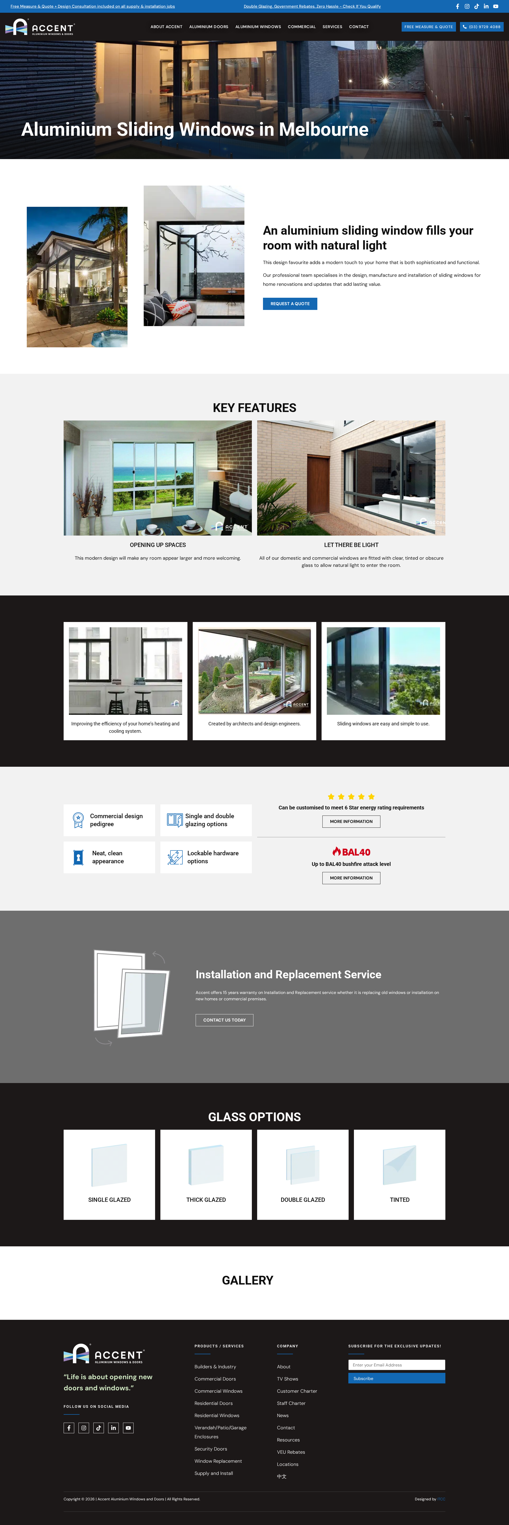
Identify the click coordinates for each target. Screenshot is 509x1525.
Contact (359, 26)
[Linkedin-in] (486, 6)
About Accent (166, 26)
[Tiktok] (476, 6)
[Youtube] (495, 6)
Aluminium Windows (258, 26)
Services (332, 26)
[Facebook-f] (457, 6)
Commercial (302, 26)
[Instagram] (467, 6)
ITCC (441, 1499)
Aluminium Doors (209, 26)
